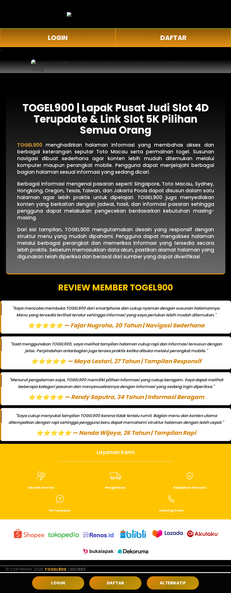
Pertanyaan (60, 510)
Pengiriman (115, 487)
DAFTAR (173, 37)
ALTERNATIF (172, 582)
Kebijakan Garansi (189, 487)
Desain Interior (41, 487)
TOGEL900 (55, 569)
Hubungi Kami (171, 510)
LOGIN (58, 37)
